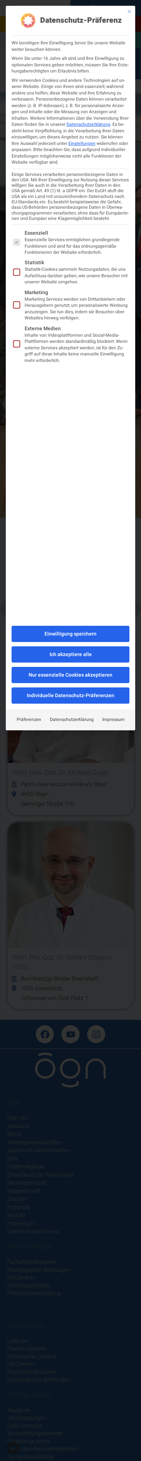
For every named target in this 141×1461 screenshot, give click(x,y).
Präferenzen (29, 719)
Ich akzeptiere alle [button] (71, 654)
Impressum (113, 719)
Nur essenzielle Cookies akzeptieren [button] (70, 675)
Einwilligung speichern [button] (70, 634)
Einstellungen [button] (81, 143)
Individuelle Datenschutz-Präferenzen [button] (70, 695)
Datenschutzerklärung (88, 124)
